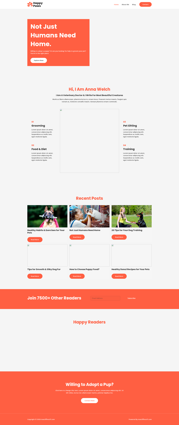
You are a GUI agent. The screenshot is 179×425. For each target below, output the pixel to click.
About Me (125, 4)
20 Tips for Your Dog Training (127, 230)
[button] (145, 4)
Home (116, 4)
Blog (134, 4)
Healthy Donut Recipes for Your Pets (130, 269)
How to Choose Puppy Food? (84, 269)
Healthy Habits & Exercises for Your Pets (46, 231)
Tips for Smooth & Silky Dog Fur (43, 269)
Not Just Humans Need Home (85, 230)
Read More (35, 240)
